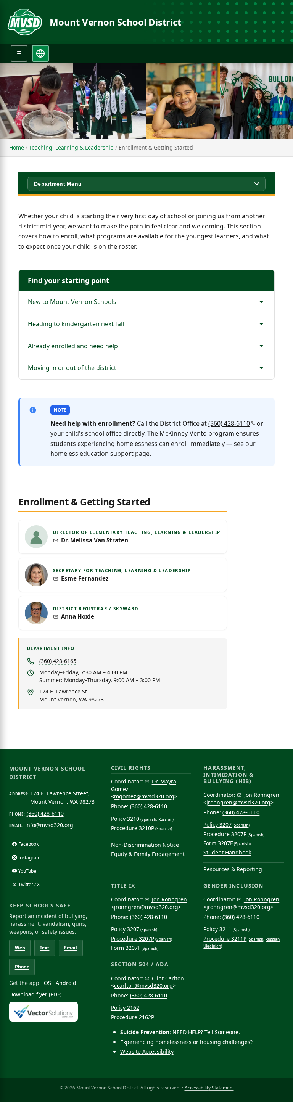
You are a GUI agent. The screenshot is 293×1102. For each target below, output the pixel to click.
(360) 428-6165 (57, 660)
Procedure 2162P (132, 1017)
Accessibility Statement (209, 1087)
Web (20, 947)
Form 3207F (218, 843)
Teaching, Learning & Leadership (71, 147)
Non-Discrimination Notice (145, 844)
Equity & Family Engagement (148, 853)
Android (66, 982)
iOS (46, 982)
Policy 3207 (217, 824)
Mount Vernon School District (115, 22)
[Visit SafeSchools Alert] (52, 1011)
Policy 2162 (125, 1007)
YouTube (27, 871)
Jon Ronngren (261, 794)
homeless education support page (100, 453)
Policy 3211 (217, 929)
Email (70, 947)
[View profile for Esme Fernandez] (36, 574)
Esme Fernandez (84, 578)
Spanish (149, 819)
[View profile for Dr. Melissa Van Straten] (36, 536)
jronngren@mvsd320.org (238, 802)
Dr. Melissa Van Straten (94, 540)
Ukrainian (212, 946)
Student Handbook (227, 852)
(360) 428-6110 (229, 423)
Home (16, 147)
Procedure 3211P (224, 938)
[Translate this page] (40, 53)
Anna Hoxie (77, 616)
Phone (22, 967)
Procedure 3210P (132, 828)
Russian (165, 819)
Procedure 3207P (224, 834)
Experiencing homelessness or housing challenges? (186, 1042)
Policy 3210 (125, 818)
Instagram (29, 857)
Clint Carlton (168, 978)
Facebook (28, 844)
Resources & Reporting (232, 869)
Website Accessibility (147, 1051)
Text (44, 947)
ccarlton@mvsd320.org (143, 985)
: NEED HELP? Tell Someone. (180, 1032)
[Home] (24, 22)
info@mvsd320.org (49, 825)
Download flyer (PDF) (35, 994)
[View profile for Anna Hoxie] (36, 613)
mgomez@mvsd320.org (144, 796)
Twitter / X (29, 884)
